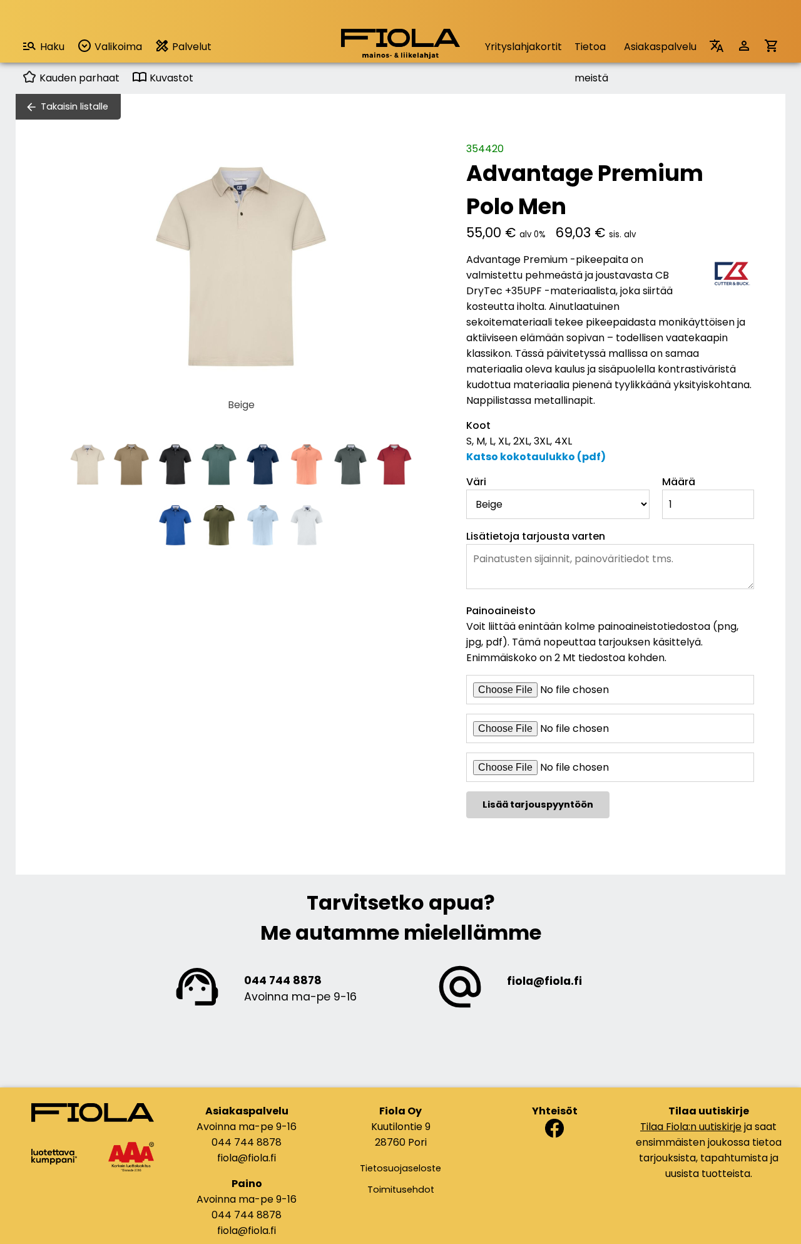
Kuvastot (170, 78)
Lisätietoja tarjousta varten (535, 536)
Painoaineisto (501, 611)
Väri (476, 482)
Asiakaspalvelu (660, 46)
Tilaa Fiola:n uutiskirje (691, 1126)
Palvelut (191, 46)
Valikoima (117, 46)
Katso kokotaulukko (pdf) (536, 457)
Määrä (678, 482)
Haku (52, 46)
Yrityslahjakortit (523, 46)
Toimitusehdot (400, 1189)
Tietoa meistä (591, 51)
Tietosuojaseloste (400, 1168)
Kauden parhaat (78, 78)
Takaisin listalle (74, 106)
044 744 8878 (283, 980)
